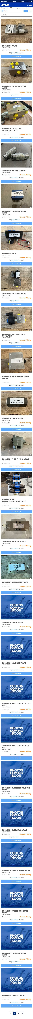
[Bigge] (5, 4)
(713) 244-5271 (15, 53)
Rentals (22, 1)
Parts (30, 1)
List (30, 11)
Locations (4, 1)
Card (26, 11)
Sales (14, 1)
